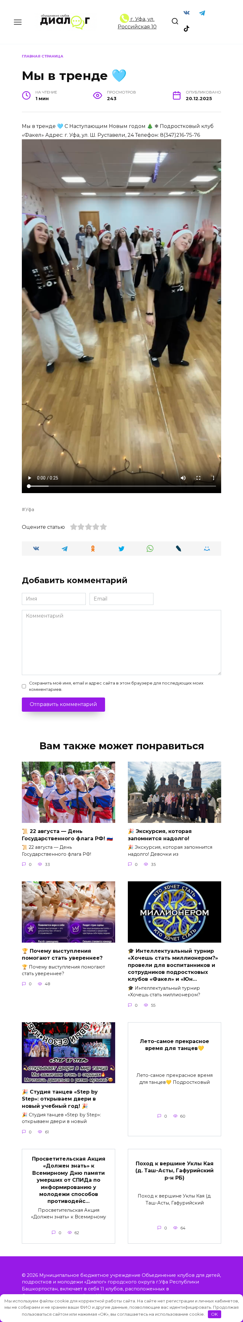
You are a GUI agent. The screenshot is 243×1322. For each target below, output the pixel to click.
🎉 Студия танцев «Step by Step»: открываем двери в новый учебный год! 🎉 (60, 1099)
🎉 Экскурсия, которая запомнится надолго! (160, 834)
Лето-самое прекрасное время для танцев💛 (174, 1044)
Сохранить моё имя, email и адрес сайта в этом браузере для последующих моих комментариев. (116, 686)
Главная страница (42, 56)
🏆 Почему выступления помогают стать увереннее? (62, 954)
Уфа (29, 509)
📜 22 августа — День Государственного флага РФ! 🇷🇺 (67, 834)
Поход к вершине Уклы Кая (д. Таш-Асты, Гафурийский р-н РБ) (174, 1171)
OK (214, 1314)
